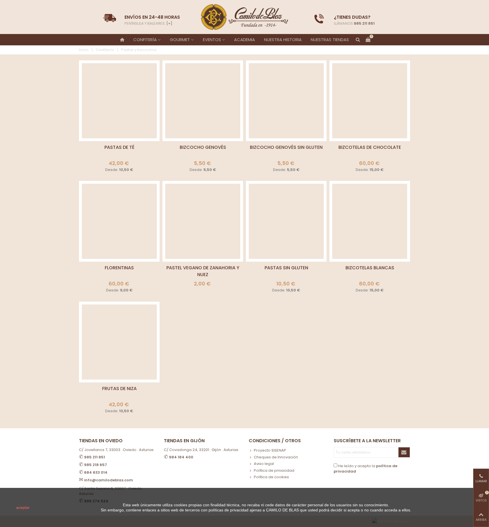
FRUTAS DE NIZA (119, 388)
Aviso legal (264, 463)
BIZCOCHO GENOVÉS (203, 147)
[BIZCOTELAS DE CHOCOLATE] (369, 100)
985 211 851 (364, 23)
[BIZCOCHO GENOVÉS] (202, 100)
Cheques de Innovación (276, 457)
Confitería (145, 40)
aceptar (23, 507)
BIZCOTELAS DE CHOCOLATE (369, 147)
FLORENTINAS (119, 267)
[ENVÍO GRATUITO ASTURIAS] (319, 19)
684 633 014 (96, 472)
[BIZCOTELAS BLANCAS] (369, 221)
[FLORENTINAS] (119, 221)
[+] (169, 23)
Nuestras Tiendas (330, 40)
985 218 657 (95, 464)
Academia (244, 40)
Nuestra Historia (283, 40)
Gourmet (180, 40)
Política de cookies (271, 477)
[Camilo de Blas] (244, 17)
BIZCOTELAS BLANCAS (370, 267)
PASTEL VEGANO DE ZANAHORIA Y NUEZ (202, 271)
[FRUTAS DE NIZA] (119, 342)
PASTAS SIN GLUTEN (286, 267)
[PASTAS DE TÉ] (119, 100)
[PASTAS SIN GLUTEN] (286, 221)
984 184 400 (181, 457)
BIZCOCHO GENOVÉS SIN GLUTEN (286, 147)
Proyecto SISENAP (270, 450)
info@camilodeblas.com (108, 480)
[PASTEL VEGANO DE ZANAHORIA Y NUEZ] (202, 221)
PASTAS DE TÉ (119, 147)
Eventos (212, 40)
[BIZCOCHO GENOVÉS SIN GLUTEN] (286, 100)
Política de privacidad (274, 470)
